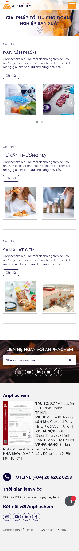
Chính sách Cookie (54, 530)
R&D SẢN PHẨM (19, 52)
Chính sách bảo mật (18, 530)
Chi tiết (11, 75)
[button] (37, 122)
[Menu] (72, 5)
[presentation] (8, 103)
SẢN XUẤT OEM (19, 249)
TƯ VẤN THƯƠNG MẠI (25, 155)
